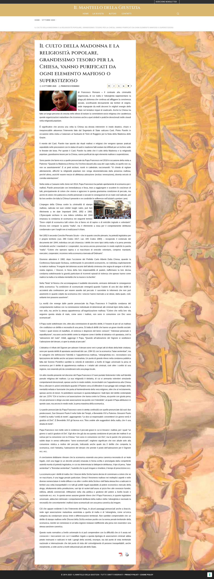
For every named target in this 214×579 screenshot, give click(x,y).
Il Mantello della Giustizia (107, 8)
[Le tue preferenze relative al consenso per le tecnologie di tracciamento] (209, 574)
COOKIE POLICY (146, 574)
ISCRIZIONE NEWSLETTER (166, 2)
